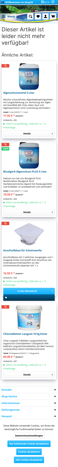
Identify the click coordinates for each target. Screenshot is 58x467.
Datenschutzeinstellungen (29, 435)
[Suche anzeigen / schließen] (30, 16)
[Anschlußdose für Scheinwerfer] (29, 234)
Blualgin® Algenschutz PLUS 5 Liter (25, 171)
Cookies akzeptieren (29, 451)
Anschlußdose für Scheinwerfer (22, 250)
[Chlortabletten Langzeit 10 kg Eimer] (29, 318)
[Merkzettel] (38, 16)
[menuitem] (46, 2)
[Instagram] (53, 1)
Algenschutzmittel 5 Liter (18, 92)
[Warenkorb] (53, 16)
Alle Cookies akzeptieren (29, 459)
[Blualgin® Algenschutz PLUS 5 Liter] (29, 155)
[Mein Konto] (45, 16)
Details (27, 133)
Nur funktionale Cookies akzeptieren (29, 443)
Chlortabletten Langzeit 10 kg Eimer (25, 334)
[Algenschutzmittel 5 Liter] (29, 76)
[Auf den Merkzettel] (29, 297)
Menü (11, 16)
